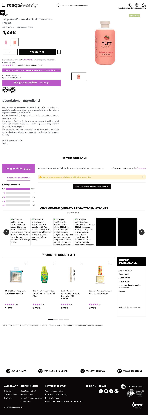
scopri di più (74, 213)
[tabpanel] (105, 42)
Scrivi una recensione (18, 177)
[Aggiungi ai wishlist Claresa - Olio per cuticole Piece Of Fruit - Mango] (100, 262)
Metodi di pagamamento (32, 398)
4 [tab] (66, 319)
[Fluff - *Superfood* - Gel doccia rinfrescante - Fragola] (15, 42)
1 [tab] (50, 319)
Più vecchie (128, 168)
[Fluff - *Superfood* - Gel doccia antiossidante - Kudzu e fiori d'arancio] (6, 42)
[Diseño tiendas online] (138, 405)
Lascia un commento (33, 65)
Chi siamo (8, 391)
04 (32, 60)
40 (28, 60)
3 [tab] (61, 319)
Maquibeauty (11, 386)
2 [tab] (55, 319)
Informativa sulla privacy (56, 394)
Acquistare (16, 312)
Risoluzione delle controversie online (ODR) (64, 401)
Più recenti (140, 168)
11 (25, 60)
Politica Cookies (52, 398)
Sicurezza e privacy (55, 386)
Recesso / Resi (27, 394)
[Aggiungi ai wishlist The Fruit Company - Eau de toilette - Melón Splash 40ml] (44, 262)
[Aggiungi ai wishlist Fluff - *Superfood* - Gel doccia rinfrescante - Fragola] (59, 52)
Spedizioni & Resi (28, 391)
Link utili (91, 386)
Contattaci (25, 401)
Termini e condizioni (54, 391)
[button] (20, 232)
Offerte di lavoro (11, 394)
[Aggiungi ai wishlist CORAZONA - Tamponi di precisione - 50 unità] (16, 262)
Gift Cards (8, 398)
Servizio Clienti (29, 386)
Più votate (116, 168)
